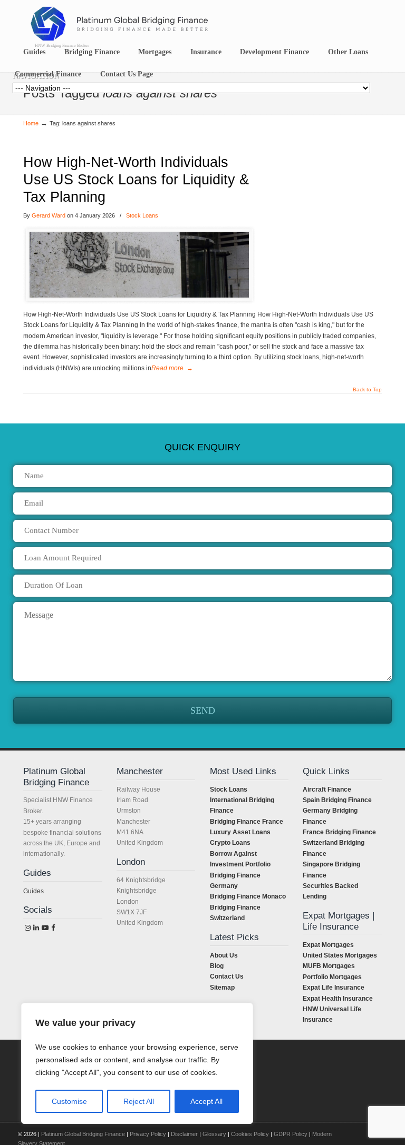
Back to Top (367, 389)
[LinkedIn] (36, 928)
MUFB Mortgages (329, 966)
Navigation (36, 76)
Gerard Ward (48, 215)
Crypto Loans (230, 842)
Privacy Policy (148, 1134)
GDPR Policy (290, 1134)
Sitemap (222, 987)
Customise (69, 1101)
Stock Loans (142, 215)
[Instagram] (27, 928)
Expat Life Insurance (333, 987)
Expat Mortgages (328, 945)
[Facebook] (53, 928)
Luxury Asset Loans (240, 832)
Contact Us (227, 976)
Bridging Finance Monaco (248, 896)
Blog (217, 966)
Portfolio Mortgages (332, 977)
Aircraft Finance (327, 789)
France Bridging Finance (339, 832)
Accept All (206, 1101)
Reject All (138, 1101)
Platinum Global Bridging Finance (83, 1134)
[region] (137, 1063)
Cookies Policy (250, 1134)
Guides (33, 891)
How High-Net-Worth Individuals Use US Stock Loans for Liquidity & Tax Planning (136, 179)
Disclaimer (184, 1134)
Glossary (214, 1134)
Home (30, 123)
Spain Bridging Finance (337, 800)
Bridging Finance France (246, 821)
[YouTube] (45, 928)
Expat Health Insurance (338, 998)
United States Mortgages (340, 955)
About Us (224, 955)
